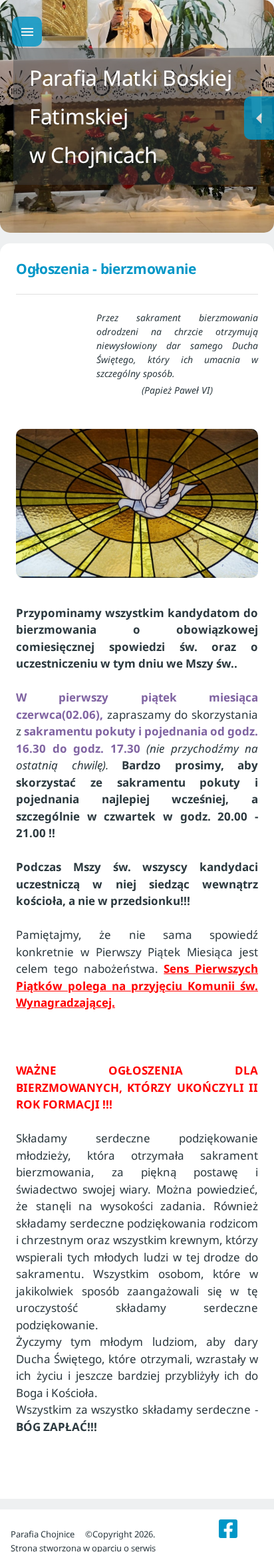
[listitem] (228, 1528)
